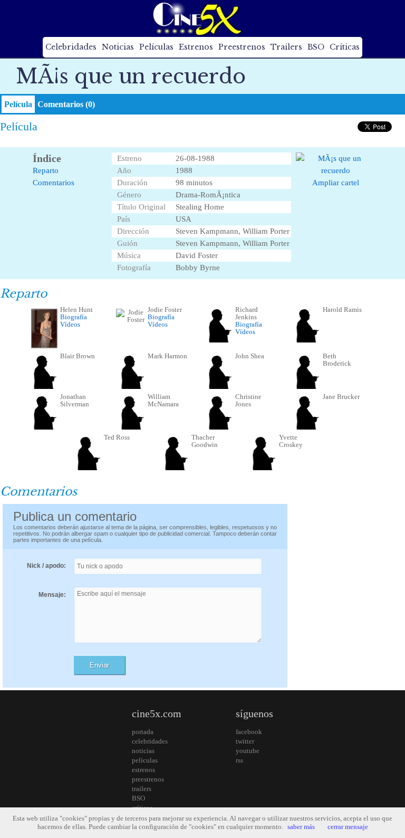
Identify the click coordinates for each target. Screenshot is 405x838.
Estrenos (196, 47)
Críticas (345, 47)
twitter (245, 741)
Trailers (286, 47)
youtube (247, 751)
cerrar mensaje (347, 827)
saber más (301, 827)
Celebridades (71, 47)
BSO (315, 47)
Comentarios (53, 182)
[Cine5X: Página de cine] (196, 18)
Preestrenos (241, 47)
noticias (143, 751)
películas (145, 760)
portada (142, 732)
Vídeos (70, 324)
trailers (141, 789)
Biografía (73, 317)
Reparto (46, 170)
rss (239, 760)
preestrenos (148, 779)
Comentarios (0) (66, 104)
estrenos (143, 770)
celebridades (150, 741)
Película (18, 104)
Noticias (118, 47)
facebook (249, 732)
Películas (156, 47)
